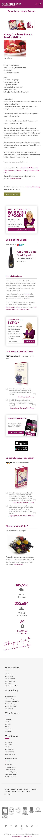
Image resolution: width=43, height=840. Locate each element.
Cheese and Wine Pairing (12, 701)
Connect (33, 789)
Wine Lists (8, 683)
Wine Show (8, 744)
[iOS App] (21, 443)
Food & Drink (9, 729)
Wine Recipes (9, 708)
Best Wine (8, 719)
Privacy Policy (28, 836)
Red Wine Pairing (10, 704)
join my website (15, 178)
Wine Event (8, 742)
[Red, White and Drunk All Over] (21, 374)
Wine (13, 789)
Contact (16, 792)
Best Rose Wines (10, 769)
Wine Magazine (9, 749)
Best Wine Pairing (10, 696)
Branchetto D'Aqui (27, 168)
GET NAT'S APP (16, 432)
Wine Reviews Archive (11, 686)
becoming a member (13, 307)
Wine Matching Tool (10, 699)
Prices (7, 721)
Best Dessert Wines (10, 774)
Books (7, 792)
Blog (26, 789)
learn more (17, 564)
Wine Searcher (9, 676)
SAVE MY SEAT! (21, 230)
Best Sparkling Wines (11, 772)
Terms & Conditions (17, 836)
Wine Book (8, 747)
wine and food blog (33, 187)
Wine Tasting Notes (10, 681)
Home (7, 789)
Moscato (32, 170)
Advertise (26, 792)
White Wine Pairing (10, 706)
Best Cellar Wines (10, 777)
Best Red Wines (9, 765)
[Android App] (21, 448)
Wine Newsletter (10, 678)
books (27, 294)
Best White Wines (10, 767)
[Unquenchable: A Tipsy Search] (21, 478)
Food (19, 789)
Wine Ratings (9, 674)
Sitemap (8, 794)
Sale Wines (8, 731)
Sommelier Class (10, 754)
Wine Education (9, 751)
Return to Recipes (12, 194)
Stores (7, 726)
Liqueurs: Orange (22, 170)
